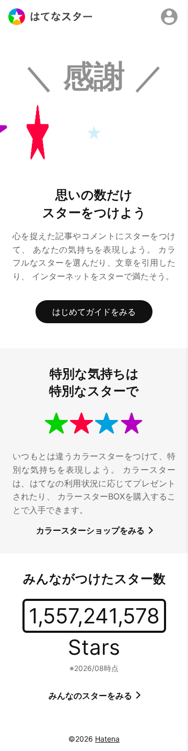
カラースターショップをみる (91, 530)
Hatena (107, 738)
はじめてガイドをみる (94, 311)
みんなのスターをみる (91, 695)
